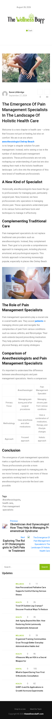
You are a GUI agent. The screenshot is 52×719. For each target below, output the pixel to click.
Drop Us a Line (20, 709)
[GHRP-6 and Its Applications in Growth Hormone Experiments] (7, 687)
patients (39, 321)
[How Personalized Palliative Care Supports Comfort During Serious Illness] (7, 587)
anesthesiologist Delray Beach (18, 141)
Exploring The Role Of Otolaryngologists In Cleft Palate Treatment (13, 545)
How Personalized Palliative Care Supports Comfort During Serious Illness (31, 591)
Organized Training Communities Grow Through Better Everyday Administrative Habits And (31, 642)
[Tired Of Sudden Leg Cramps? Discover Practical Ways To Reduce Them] (7, 606)
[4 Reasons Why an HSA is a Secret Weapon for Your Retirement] (7, 657)
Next (23, 537)
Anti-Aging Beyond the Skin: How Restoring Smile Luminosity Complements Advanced (30, 624)
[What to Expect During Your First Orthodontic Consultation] (7, 672)
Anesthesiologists (11, 499)
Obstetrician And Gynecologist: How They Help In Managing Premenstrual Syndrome (30, 528)
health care (7, 503)
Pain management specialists (11, 508)
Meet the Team (36, 709)
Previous (14, 521)
